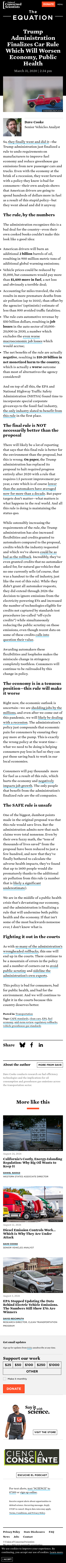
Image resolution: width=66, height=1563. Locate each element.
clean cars (35, 1018)
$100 (29, 1365)
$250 (41, 1365)
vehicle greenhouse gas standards (22, 1026)
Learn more (56, 1552)
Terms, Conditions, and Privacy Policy (27, 1513)
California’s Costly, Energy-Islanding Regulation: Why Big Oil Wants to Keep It (32, 1162)
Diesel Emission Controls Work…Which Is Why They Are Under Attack (29, 1233)
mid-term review (23, 1022)
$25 (8, 1365)
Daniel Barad (11, 1173)
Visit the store (45, 1432)
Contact (28, 1536)
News (6, 1536)
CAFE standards (19, 1018)
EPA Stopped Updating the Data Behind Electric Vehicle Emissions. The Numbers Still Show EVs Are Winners (30, 1306)
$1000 (54, 1365)
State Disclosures (34, 1532)
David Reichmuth (13, 1318)
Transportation (24, 1014)
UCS (29, 1348)
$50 (18, 1365)
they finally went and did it (28, 142)
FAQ (51, 1532)
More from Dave (50, 1065)
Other (32, 1371)
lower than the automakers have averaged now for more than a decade (30, 488)
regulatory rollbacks (46, 1022)
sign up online (28, 1492)
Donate (48, 4)
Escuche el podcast (32, 1475)
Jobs (16, 1536)
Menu (60, 4)
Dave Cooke (10, 1244)
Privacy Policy (11, 1532)
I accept (7, 1559)
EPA (44, 1018)
